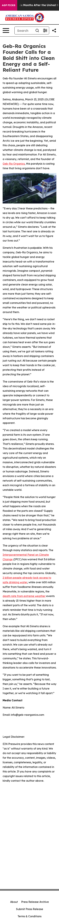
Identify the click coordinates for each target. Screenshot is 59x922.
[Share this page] (54, 30)
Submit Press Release (29, 909)
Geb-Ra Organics (14, 163)
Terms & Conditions (29, 916)
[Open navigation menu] (6, 30)
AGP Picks (8, 5)
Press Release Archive (35, 901)
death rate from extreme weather (24, 596)
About (14, 901)
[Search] (37, 30)
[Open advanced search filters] (45, 30)
